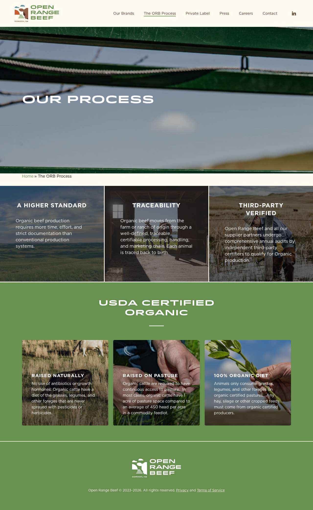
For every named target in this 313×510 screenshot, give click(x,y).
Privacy (182, 490)
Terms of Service (211, 490)
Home (27, 176)
